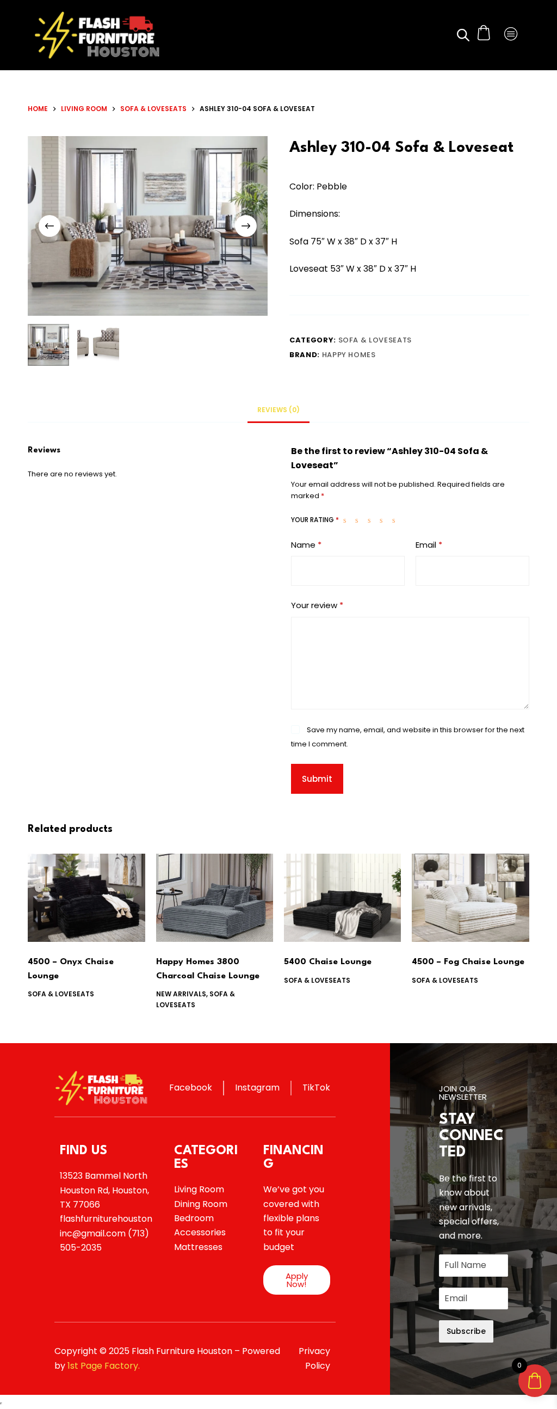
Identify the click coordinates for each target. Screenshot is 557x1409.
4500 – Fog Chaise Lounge (468, 962)
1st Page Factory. (103, 1365)
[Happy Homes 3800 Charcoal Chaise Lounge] (214, 898)
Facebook (190, 1087)
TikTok (316, 1087)
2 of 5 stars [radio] (359, 520)
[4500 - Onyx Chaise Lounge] (86, 898)
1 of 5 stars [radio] (347, 520)
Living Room (199, 1189)
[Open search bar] (462, 35)
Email (429, 544)
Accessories (200, 1232)
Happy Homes (349, 355)
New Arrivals (181, 993)
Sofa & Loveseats (375, 340)
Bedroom (194, 1218)
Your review (317, 605)
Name (306, 544)
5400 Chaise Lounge (328, 962)
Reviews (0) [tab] (278, 409)
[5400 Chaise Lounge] (342, 898)
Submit (317, 779)
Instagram (257, 1087)
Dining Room (200, 1204)
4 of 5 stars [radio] (383, 520)
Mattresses (198, 1247)
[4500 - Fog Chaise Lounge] (470, 898)
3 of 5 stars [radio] (371, 520)
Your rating (315, 519)
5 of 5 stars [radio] (396, 520)
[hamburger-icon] (511, 35)
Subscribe (466, 1331)
